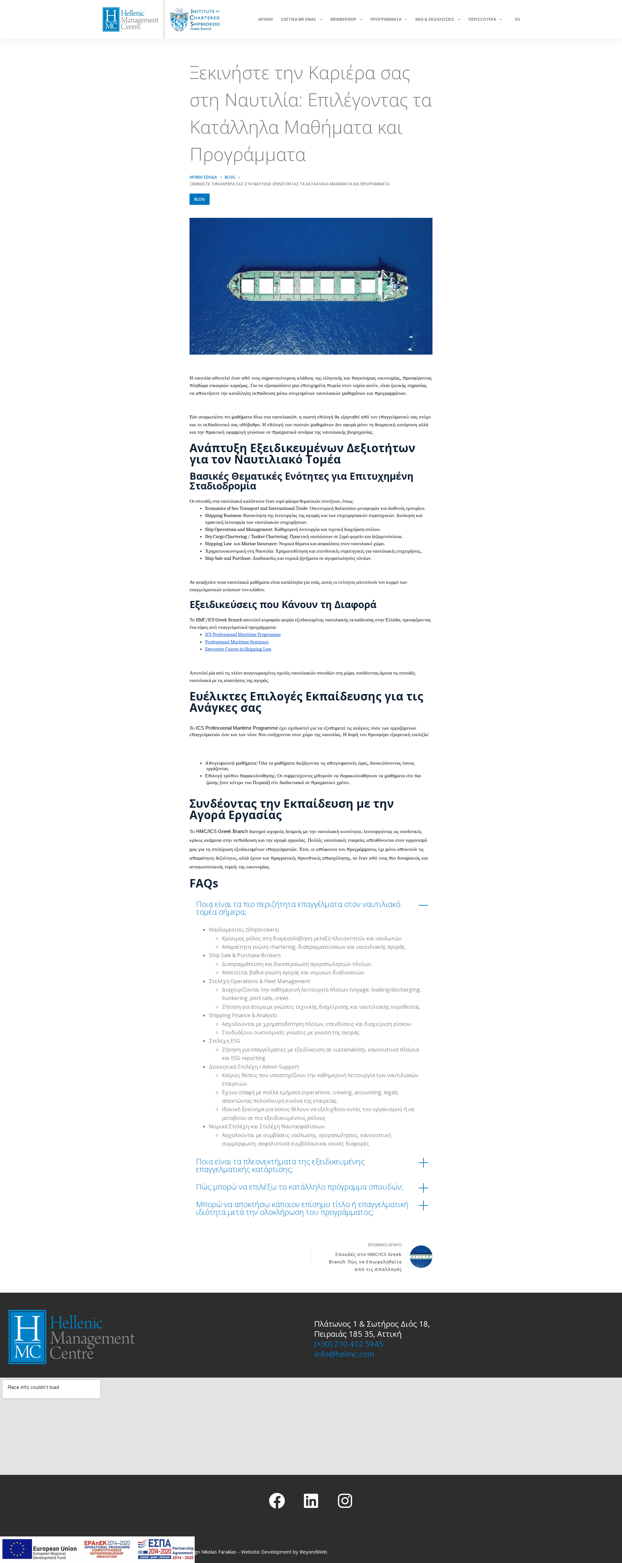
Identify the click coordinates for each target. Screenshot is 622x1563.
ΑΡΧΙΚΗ (265, 19)
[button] (311, 908)
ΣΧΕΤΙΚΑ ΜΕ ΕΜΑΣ (298, 19)
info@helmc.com (344, 1353)
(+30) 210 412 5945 (348, 1343)
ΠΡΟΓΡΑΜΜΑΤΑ (385, 19)
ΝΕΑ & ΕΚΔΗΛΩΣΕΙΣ (434, 19)
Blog (199, 199)
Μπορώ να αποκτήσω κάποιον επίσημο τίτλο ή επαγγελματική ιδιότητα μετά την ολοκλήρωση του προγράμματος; (302, 1208)
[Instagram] (345, 1501)
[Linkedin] (311, 1501)
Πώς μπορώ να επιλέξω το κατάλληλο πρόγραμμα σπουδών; (299, 1186)
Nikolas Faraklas (218, 1551)
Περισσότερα (482, 19)
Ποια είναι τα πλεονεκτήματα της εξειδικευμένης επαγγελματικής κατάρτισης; (280, 1165)
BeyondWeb (313, 1551)
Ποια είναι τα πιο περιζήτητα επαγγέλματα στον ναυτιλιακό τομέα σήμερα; (298, 908)
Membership (343, 19)
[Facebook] (277, 1501)
